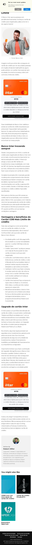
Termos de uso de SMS (23, 533)
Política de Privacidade (9, 533)
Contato (19, 537)
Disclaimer (13, 537)
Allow (27, 9)
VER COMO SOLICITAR (15, 116)
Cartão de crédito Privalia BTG (24, 484)
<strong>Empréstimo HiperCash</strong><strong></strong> (8, 511)
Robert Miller (9, 449)
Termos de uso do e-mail (11, 535)
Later (18, 9)
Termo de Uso (23, 535)
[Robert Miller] (16, 443)
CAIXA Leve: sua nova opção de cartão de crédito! (8, 484)
